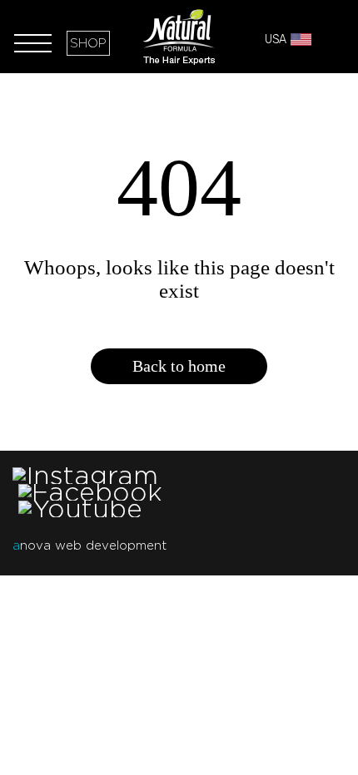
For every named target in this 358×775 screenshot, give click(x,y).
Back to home (179, 366)
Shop (88, 43)
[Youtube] (80, 508)
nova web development (89, 545)
